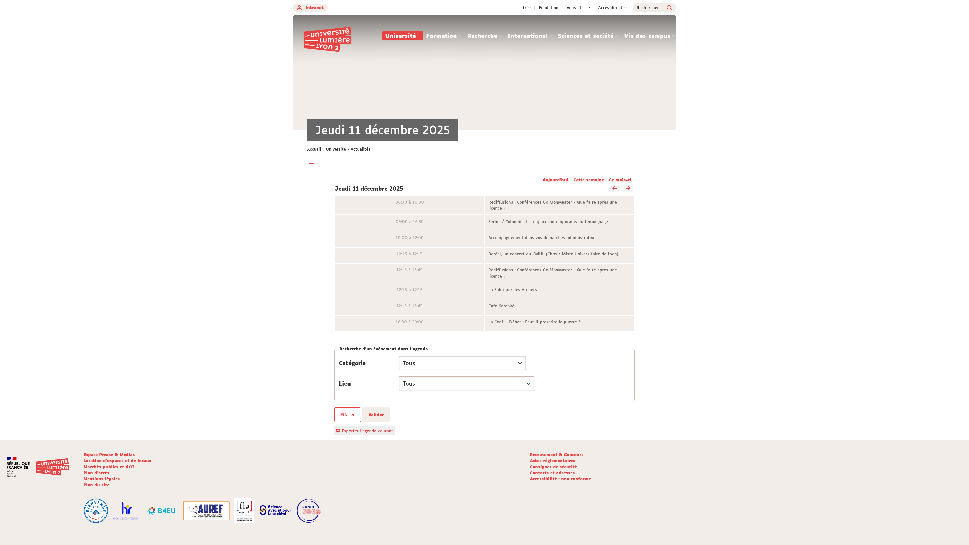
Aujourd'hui (555, 179)
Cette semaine (588, 179)
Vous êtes (576, 7)
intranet (315, 7)
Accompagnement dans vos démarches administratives (542, 237)
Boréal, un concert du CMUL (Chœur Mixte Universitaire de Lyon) (553, 253)
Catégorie (352, 363)
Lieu (345, 383)
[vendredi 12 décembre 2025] (628, 188)
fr (524, 7)
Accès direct (610, 7)
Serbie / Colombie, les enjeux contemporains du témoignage (548, 221)
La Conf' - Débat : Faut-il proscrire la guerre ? (534, 321)
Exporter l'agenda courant (367, 430)
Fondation (548, 7)
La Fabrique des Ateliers (512, 289)
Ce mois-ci (620, 179)
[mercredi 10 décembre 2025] (615, 188)
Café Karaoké (501, 305)
